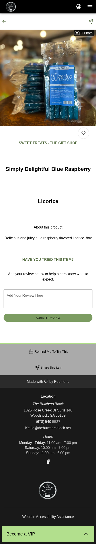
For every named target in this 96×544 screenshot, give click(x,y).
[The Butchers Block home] (23, 6)
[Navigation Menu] (90, 7)
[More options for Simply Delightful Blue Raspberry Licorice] (83, 133)
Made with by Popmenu (36, 381)
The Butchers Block (48, 490)
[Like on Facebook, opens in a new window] (48, 463)
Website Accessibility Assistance (48, 517)
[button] (5, 21)
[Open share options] (91, 21)
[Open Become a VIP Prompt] (86, 534)
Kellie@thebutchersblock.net (48, 428)
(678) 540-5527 (48, 422)
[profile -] (78, 6)
